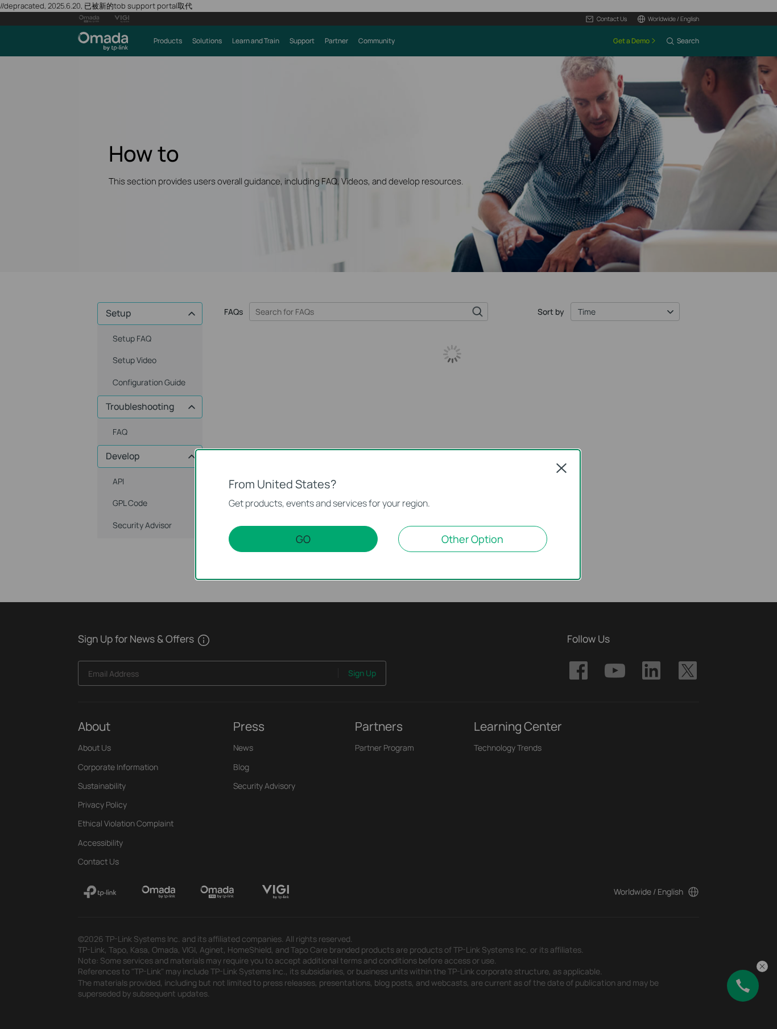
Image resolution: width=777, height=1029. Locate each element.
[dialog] (388, 514)
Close (561, 468)
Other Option (472, 539)
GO (303, 539)
